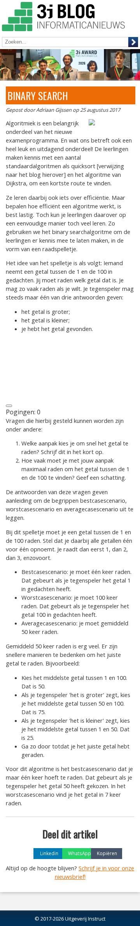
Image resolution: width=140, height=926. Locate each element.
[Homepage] (63, 17)
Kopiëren (107, 853)
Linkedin (49, 853)
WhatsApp (79, 853)
